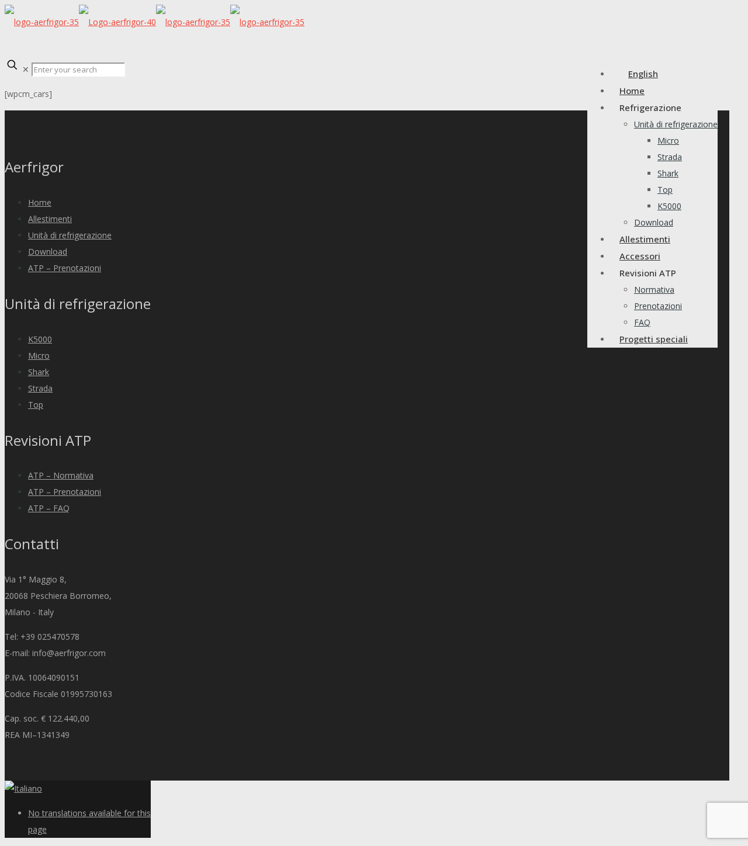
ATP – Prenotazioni (64, 267)
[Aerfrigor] (154, 22)
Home (39, 202)
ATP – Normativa (61, 475)
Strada (40, 388)
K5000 (40, 339)
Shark (38, 371)
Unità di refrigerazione (70, 235)
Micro (39, 355)
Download (47, 251)
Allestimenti (50, 218)
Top (35, 404)
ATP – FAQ (49, 508)
